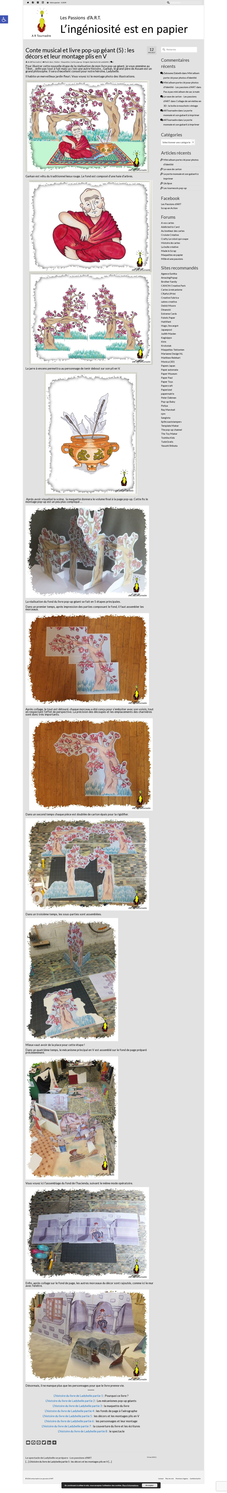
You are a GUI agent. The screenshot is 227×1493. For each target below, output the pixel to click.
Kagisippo (166, 337)
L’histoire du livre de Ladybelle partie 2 (70, 1401)
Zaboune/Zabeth (172, 73)
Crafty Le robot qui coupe (174, 238)
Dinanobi (166, 309)
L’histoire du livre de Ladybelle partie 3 (77, 1406)
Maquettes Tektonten (172, 349)
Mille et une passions (172, 258)
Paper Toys (167, 381)
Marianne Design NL (172, 353)
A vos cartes (167, 222)
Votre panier (57, 2)
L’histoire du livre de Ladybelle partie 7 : (67, 1426)
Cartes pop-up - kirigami (80, 62)
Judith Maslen (168, 333)
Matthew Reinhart (170, 357)
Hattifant (166, 321)
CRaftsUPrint (168, 293)
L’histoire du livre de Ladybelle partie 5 (67, 1416)
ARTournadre (35, 62)
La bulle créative (169, 246)
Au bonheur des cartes (173, 230)
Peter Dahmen (168, 397)
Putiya (164, 405)
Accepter (149, 1485)
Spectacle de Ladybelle (99, 62)
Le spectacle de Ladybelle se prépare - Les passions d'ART (58, 1457)
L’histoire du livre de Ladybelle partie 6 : (69, 1421)
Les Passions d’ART (171, 204)
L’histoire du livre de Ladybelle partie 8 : (83, 1431)
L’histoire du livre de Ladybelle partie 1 (78, 1395)
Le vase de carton (172, 169)
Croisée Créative (170, 234)
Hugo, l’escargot (169, 325)
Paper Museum (169, 373)
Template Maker (170, 425)
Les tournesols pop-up (175, 188)
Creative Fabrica (170, 297)
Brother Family (169, 281)
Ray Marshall (168, 409)
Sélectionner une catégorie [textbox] (176, 142)
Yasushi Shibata (169, 445)
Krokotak (166, 345)
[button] (4, 19)
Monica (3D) (167, 361)
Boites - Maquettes (62, 62)
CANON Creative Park (173, 285)
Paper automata (169, 369)
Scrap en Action (169, 208)
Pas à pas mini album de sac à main (181, 91)
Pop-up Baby (168, 401)
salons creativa (169, 301)
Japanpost (166, 329)
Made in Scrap (168, 250)
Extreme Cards (169, 313)
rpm (163, 413)
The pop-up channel (171, 429)
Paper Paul (166, 377)
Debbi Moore (168, 305)
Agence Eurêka (169, 273)
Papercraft (167, 385)
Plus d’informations (130, 1485)
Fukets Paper (168, 317)
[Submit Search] (168, 2)
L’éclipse (167, 183)
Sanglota (165, 417)
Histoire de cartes (170, 242)
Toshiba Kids (168, 437)
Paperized (166, 389)
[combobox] (178, 142)
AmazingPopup (169, 277)
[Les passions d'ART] (113, 21)
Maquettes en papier (172, 254)
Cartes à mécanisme (171, 289)
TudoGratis (167, 441)
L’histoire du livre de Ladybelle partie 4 (69, 1411)
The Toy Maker (169, 433)
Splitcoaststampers (171, 421)
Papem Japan (168, 365)
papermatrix (167, 393)
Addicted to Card (170, 226)
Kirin (163, 341)
